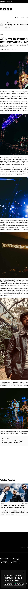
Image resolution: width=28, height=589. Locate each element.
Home (16, 17)
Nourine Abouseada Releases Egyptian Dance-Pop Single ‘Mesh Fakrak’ (13, 441)
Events (22, 17)
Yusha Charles (4, 49)
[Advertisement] (14, 462)
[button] (1, 24)
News (1, 34)
